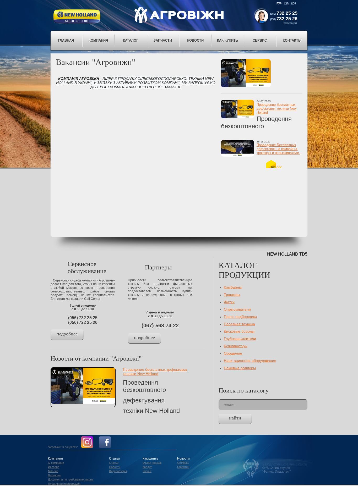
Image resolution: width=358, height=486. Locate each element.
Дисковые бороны (239, 331)
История (53, 466)
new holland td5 (287, 254)
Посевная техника (239, 324)
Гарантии (183, 466)
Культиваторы (235, 346)
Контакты (292, 40)
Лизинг (147, 471)
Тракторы (232, 294)
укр (286, 2)
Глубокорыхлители (240, 338)
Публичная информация (64, 483)
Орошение (233, 353)
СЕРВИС (183, 462)
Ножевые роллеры (240, 368)
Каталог (130, 40)
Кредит (147, 466)
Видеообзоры (118, 471)
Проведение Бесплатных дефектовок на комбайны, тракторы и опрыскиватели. (278, 149)
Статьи (113, 462)
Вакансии (54, 475)
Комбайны (233, 287)
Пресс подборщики (240, 316)
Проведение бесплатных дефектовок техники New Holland (276, 108)
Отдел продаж (152, 462)
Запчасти (163, 40)
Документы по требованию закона (70, 479)
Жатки (229, 302)
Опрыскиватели (237, 309)
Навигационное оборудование (250, 360)
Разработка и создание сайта (284, 464)
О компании (56, 462)
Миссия (53, 471)
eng (293, 2)
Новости (114, 466)
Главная (66, 40)
